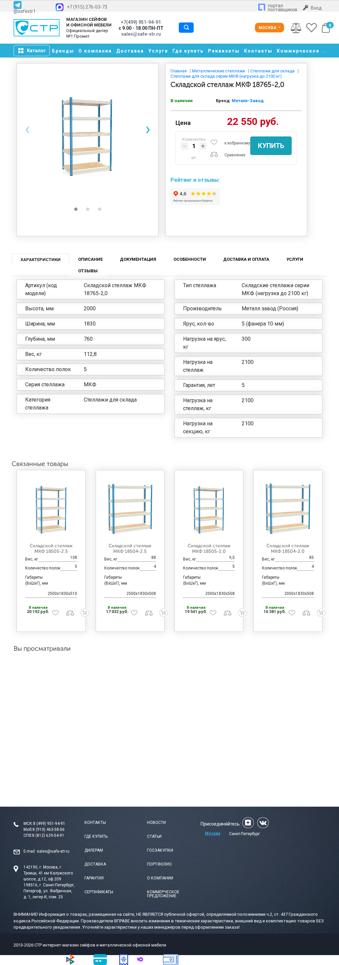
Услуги (158, 51)
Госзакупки (160, 850)
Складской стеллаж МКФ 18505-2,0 (209, 548)
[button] (76, 209)
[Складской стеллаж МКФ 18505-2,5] (51, 508)
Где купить (188, 51)
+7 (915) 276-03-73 (87, 7)
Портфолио (159, 864)
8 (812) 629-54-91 (48, 835)
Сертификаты (98, 892)
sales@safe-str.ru (53, 851)
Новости (156, 822)
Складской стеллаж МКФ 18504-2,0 (287, 548)
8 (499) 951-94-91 (49, 823)
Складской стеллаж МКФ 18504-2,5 (130, 548)
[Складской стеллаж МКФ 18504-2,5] (130, 508)
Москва (268, 27)
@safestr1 (25, 11)
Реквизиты (224, 51)
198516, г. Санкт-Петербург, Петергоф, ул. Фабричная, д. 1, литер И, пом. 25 (49, 891)
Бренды (63, 51)
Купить (271, 146)
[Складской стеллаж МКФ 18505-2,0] (209, 508)
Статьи (154, 836)
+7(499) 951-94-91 (141, 22)
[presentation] (27, 129)
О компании (95, 51)
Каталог (36, 50)
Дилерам (93, 850)
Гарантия (94, 878)
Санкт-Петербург (244, 833)
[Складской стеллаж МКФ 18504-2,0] (288, 508)
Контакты (258, 51)
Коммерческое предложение (163, 894)
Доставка (130, 51)
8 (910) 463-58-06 (48, 829)
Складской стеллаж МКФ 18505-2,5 (51, 548)
